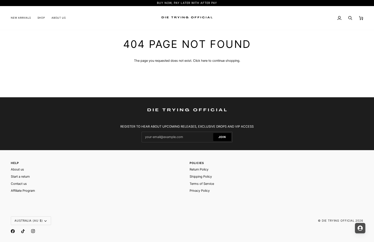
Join (222, 137)
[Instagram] (33, 231)
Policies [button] (197, 163)
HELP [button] (15, 163)
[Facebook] (13, 231)
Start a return (20, 177)
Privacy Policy (200, 191)
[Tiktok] (23, 231)
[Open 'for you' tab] (360, 228)
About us (17, 169)
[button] (41, 18)
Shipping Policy (201, 177)
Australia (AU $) (29, 220)
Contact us (19, 184)
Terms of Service (202, 184)
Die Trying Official (338, 220)
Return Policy (199, 169)
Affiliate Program (23, 191)
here (204, 61)
